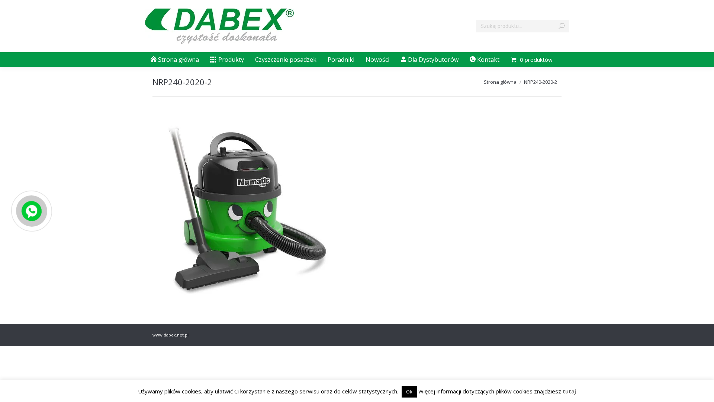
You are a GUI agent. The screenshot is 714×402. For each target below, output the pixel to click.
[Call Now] (31, 210)
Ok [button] (409, 391)
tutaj (569, 391)
